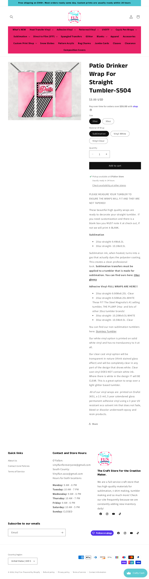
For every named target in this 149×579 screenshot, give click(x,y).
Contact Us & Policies (19, 465)
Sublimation (99, 133)
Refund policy (49, 572)
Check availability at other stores (109, 185)
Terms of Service (16, 471)
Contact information (97, 572)
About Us (12, 460)
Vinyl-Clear (98, 140)
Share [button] (95, 423)
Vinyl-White (120, 133)
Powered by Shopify (31, 572)
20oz (95, 121)
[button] (11, 16)
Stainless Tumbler (106, 331)
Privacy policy (64, 572)
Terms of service (79, 572)
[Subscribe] (61, 532)
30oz (108, 121)
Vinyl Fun (19, 572)
